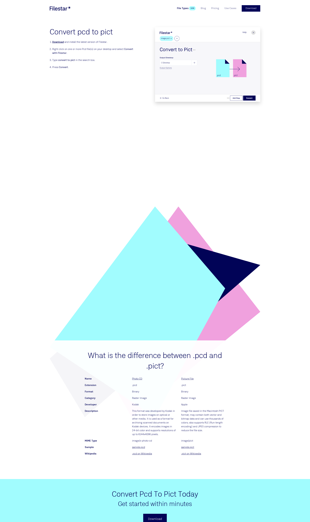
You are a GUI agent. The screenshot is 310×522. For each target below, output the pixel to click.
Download (58, 42)
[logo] (60, 8)
